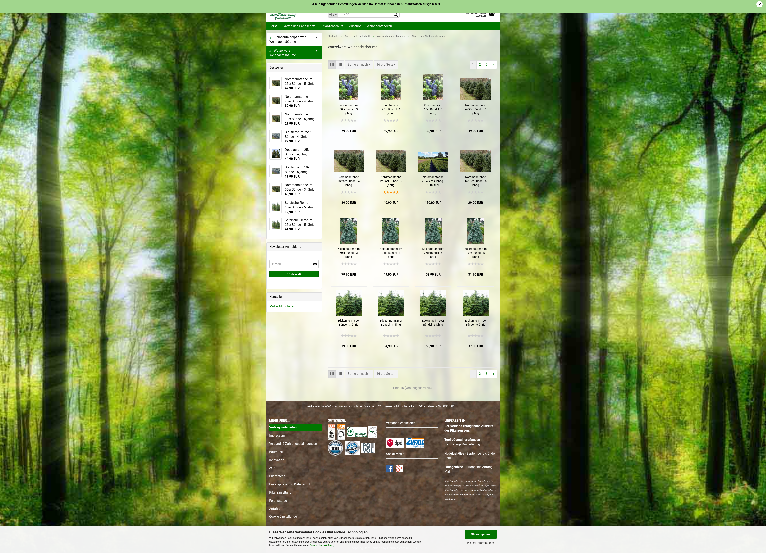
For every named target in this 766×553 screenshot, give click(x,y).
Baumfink (276, 452)
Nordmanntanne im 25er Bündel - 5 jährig (391, 181)
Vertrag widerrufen (283, 427)
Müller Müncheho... (282, 306)
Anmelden (294, 273)
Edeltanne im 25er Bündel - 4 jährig (391, 322)
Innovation (276, 460)
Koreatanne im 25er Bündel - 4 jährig (391, 109)
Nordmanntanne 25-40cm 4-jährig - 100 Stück (433, 181)
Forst (273, 26)
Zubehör (355, 26)
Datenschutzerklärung (321, 545)
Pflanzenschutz (332, 26)
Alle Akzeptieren (480, 534)
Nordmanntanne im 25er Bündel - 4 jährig (349, 181)
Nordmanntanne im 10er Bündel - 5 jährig (476, 181)
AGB (272, 468)
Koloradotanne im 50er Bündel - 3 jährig (349, 252)
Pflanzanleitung (280, 492)
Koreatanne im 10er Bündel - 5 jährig (433, 109)
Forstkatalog (278, 501)
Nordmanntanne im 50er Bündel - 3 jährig (476, 109)
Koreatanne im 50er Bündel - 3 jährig (349, 109)
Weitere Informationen (481, 542)
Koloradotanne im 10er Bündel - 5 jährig (475, 252)
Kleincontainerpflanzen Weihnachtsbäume (287, 39)
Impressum (277, 435)
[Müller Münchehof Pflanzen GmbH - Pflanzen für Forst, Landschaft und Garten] (295, 14)
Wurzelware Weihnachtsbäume (282, 53)
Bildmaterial (277, 476)
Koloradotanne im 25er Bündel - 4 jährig (391, 252)
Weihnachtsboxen (379, 26)
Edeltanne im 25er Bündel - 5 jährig (433, 322)
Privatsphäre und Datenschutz (290, 484)
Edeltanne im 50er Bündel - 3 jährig (349, 322)
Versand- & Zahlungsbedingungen (293, 444)
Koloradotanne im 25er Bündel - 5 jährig (433, 252)
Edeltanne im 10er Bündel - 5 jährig (475, 322)
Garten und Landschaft (299, 26)
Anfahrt (274, 509)
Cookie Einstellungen (284, 516)
